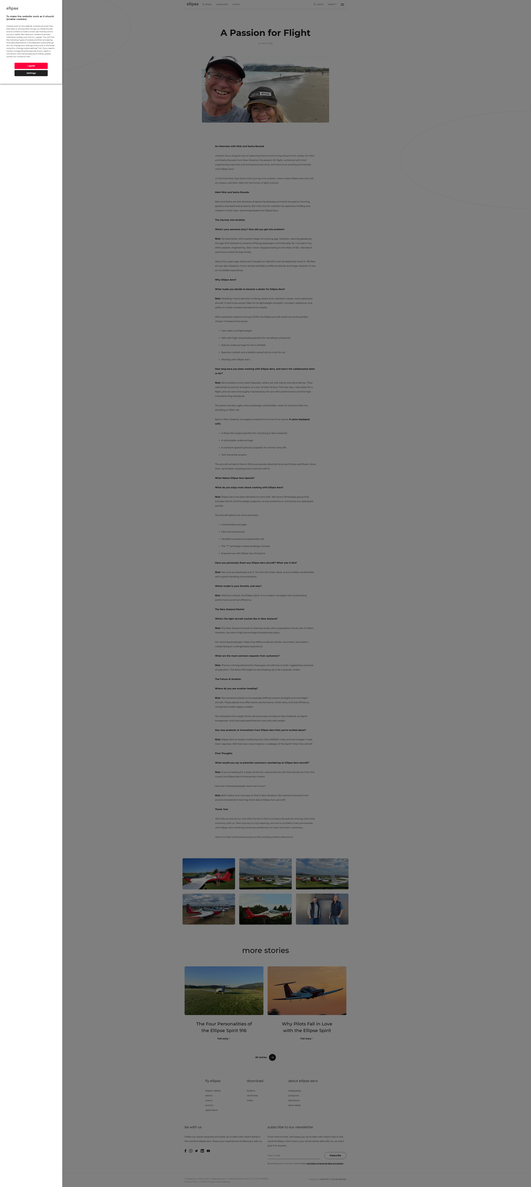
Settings (31, 73)
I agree (31, 65)
